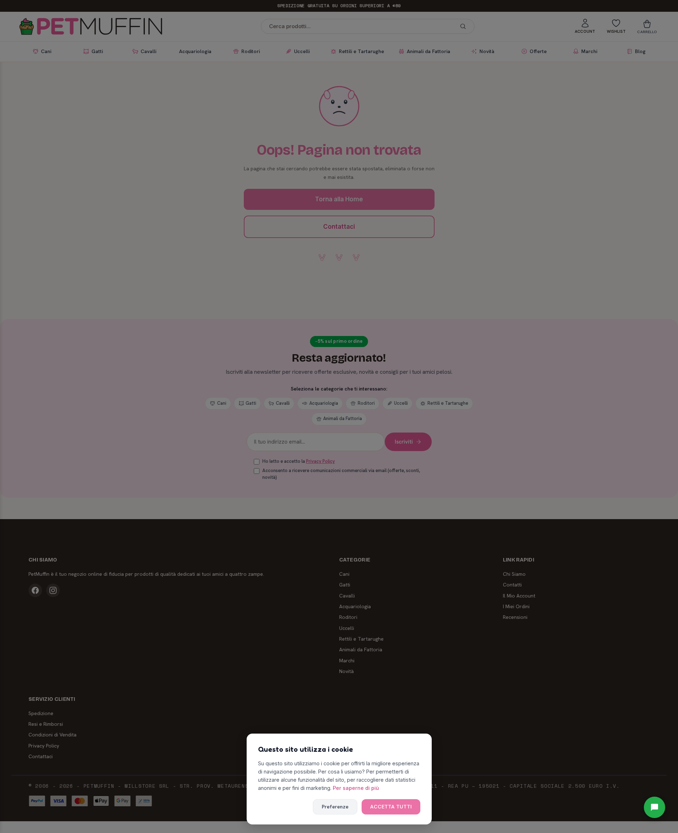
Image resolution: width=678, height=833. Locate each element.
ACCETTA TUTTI (391, 806)
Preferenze (335, 806)
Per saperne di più (356, 788)
